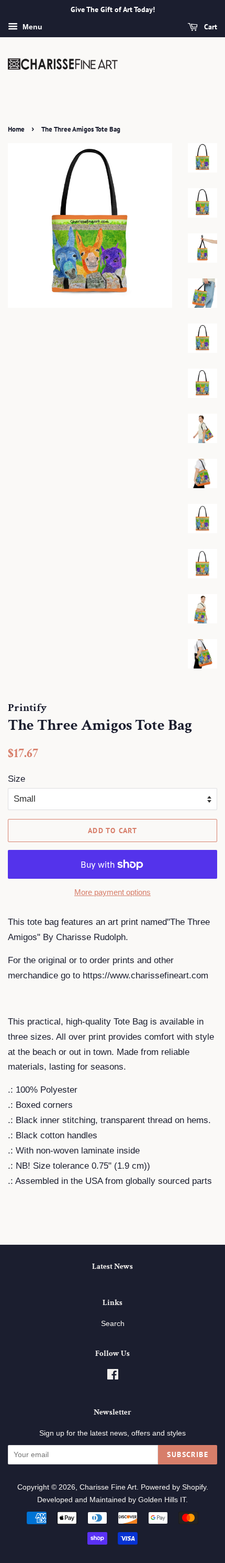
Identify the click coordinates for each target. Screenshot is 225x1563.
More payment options (112, 892)
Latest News (112, 1266)
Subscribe (187, 1454)
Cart (209, 26)
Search (113, 1323)
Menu (31, 27)
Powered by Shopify (173, 1487)
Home (16, 129)
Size (16, 779)
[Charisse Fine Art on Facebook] (113, 1376)
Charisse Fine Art (108, 1487)
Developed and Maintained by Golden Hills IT (111, 1499)
